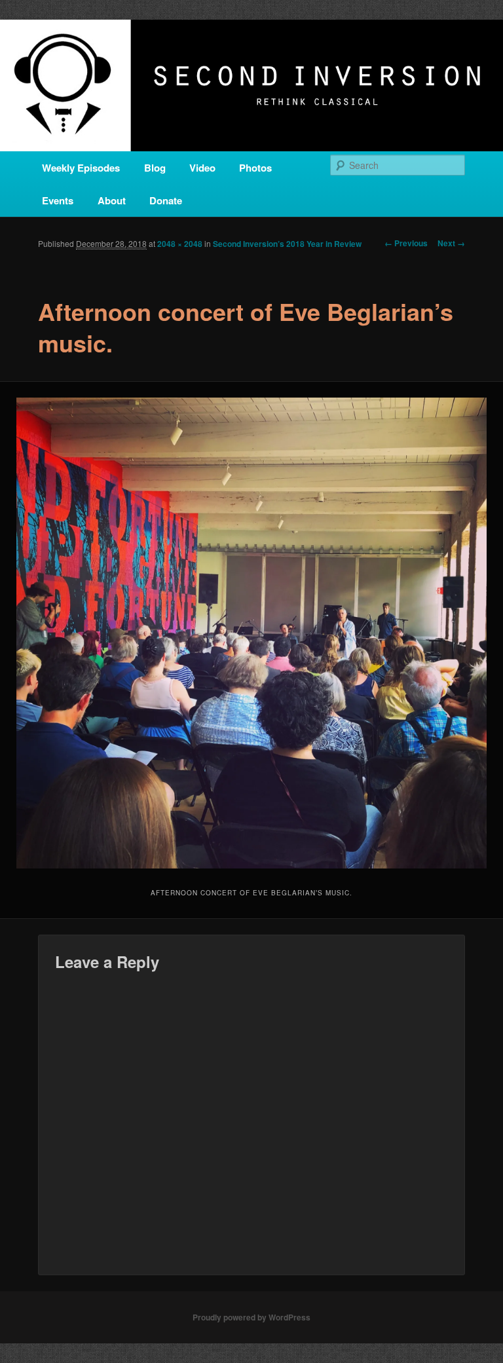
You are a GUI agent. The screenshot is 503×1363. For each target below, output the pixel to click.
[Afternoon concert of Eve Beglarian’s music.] (251, 633)
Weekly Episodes (81, 167)
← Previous (406, 243)
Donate (165, 200)
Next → (451, 243)
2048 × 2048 (179, 244)
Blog (155, 167)
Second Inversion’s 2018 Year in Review (287, 244)
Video (202, 167)
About (112, 200)
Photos (255, 167)
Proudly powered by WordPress (251, 1317)
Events (57, 200)
